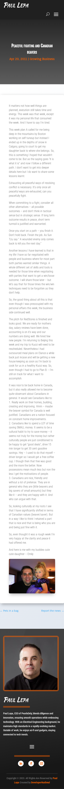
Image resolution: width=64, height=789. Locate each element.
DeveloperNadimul (40, 782)
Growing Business (42, 59)
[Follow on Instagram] (41, 763)
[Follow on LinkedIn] (21, 763)
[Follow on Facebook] (31, 763)
